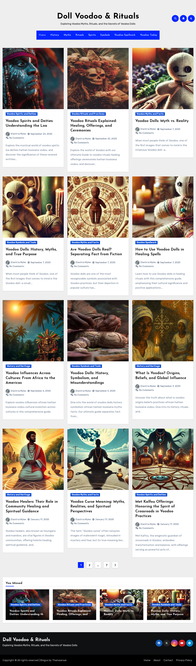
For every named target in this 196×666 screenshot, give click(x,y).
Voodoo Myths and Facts (150, 114)
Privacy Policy (184, 660)
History (54, 35)
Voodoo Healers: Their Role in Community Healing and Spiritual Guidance (32, 506)
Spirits (92, 35)
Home (42, 35)
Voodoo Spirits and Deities (21, 114)
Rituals (79, 35)
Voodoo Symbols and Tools (21, 242)
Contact (168, 660)
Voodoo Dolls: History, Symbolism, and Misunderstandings (89, 378)
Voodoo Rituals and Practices (88, 114)
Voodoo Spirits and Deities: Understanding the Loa (27, 614)
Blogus (44, 660)
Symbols (105, 35)
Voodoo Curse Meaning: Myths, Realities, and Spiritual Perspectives (97, 506)
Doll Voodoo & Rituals (98, 17)
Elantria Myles (18, 134)
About (156, 660)
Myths (67, 35)
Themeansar (59, 660)
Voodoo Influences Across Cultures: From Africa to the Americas (30, 378)
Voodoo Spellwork (125, 35)
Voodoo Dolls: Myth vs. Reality (162, 121)
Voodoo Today (148, 35)
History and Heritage (18, 366)
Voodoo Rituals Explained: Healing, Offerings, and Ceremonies (93, 125)
